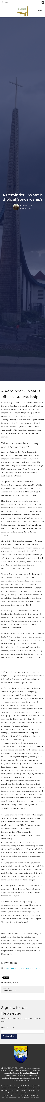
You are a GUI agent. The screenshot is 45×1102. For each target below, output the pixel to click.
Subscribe (9, 1036)
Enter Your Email (8, 1027)
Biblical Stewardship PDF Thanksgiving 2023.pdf (23, 968)
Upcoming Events (10, 982)
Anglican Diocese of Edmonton (17, 1071)
